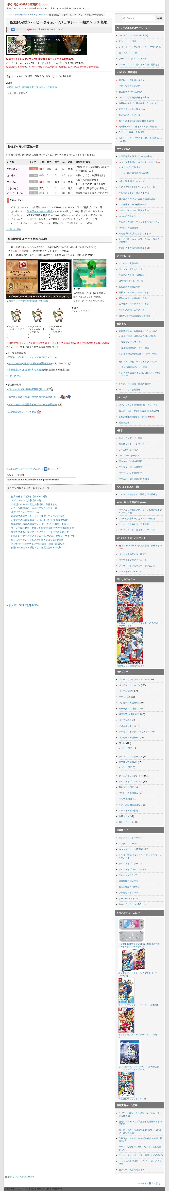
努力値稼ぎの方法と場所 (130, 91)
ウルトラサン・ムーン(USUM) (133, 35)
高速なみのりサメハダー (130, 115)
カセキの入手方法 (127, 216)
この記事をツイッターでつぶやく (26, 468)
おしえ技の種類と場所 (129, 286)
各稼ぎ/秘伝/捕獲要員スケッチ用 (134, 417)
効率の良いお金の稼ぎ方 (130, 109)
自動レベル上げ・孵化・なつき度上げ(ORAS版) (36, 547)
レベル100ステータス (129, 455)
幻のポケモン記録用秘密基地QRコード (28, 389)
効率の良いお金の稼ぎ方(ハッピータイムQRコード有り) (40, 524)
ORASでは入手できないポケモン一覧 (137, 187)
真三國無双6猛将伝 (128, 762)
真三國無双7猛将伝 (128, 708)
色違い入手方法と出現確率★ (133, 248)
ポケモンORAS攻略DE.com (27, 4)
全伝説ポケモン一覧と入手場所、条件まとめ (34, 504)
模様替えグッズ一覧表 (132, 342)
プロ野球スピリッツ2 (129, 892)
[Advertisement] (31, 116)
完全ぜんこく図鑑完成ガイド (131, 665)
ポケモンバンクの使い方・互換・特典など (139, 64)
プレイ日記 (126, 748)
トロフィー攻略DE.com (18, 15)
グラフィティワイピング (130, 571)
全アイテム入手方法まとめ (25, 512)
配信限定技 (124, 422)
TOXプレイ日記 (126, 787)
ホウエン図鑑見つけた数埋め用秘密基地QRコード (34, 397)
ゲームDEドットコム (129, 898)
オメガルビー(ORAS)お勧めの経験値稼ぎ (29, 363)
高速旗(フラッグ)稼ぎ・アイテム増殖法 (138, 126)
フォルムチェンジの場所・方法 (134, 210)
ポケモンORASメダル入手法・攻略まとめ (141, 545)
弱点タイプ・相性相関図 (130, 461)
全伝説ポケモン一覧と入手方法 (134, 193)
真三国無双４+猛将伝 (129, 887)
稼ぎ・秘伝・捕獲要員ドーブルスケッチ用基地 (32, 87)
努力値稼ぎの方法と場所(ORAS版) (29, 496)
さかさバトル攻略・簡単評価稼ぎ (135, 384)
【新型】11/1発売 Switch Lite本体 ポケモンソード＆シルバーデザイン (139, 945)
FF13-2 (122, 743)
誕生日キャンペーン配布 (40, 211)
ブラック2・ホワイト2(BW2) (132, 58)
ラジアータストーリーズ (130, 838)
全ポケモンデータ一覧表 (130, 438)
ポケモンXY (124, 697)
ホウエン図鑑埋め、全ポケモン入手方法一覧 (34, 508)
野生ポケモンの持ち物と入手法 (134, 298)
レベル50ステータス (128, 450)
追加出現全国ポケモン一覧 (132, 181)
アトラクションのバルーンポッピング (137, 565)
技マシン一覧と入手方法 (130, 269)
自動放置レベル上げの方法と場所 (25, 369)
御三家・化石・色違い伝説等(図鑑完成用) (139, 411)
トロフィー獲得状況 (128, 810)
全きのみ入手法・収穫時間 (132, 275)
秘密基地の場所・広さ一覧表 (135, 348)
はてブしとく (21, 29)
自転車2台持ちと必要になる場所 (134, 316)
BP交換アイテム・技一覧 (131, 281)
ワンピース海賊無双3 (129, 702)
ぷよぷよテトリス (127, 726)
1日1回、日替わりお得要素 (132, 80)
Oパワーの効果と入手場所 (131, 132)
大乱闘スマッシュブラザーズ (132, 1099)
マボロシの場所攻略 (128, 228)
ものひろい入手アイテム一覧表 (134, 304)
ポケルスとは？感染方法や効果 (134, 479)
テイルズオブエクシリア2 (131, 775)
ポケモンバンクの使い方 (130, 473)
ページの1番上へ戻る (149, 1183)
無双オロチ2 (125, 816)
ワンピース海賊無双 (128, 793)
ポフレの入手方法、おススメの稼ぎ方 (137, 518)
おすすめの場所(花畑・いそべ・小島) (139, 353)
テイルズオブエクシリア (130, 781)
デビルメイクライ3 (128, 875)
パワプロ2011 (125, 799)
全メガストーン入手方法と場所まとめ (137, 198)
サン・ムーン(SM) (127, 41)
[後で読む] (32, 29)
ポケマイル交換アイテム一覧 (133, 560)
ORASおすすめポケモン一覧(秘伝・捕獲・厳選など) (38, 543)
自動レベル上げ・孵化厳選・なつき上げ (138, 103)
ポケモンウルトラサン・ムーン (134, 679)
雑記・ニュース (126, 822)
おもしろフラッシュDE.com (132, 904)
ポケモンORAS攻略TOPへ (24, 605)
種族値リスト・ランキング (132, 444)
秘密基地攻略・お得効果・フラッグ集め (138, 331)
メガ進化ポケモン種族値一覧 (133, 204)
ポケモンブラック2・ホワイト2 (134, 731)
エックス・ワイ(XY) (128, 53)
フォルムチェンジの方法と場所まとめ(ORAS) (141, 1155)
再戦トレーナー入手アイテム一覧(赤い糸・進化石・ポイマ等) (43, 535)
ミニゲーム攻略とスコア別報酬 (134, 524)
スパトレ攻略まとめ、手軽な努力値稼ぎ (138, 494)
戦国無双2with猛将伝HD (130, 714)
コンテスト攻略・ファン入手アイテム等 (138, 362)
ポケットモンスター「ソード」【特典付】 (138, 1005)
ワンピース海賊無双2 (129, 737)
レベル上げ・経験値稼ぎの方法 (134, 97)
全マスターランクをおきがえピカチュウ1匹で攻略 (37, 539)
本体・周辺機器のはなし (130, 805)
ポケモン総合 (125, 720)
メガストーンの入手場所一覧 (26, 500)
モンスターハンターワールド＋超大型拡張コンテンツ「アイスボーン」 (138, 1068)
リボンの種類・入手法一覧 (132, 310)
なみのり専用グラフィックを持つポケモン (139, 222)
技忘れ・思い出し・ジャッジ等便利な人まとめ (32, 357)
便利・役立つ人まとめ (129, 86)
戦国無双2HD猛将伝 (128, 881)
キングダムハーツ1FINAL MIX (133, 849)
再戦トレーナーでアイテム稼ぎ (134, 292)
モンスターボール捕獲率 (130, 467)
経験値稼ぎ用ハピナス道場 (22, 412)
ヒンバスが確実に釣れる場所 (135, 173)
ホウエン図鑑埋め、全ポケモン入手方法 (138, 162)
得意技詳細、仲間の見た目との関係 (138, 336)
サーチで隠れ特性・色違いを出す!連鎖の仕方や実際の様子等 (42, 527)
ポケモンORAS (38, 15)
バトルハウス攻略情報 (129, 389)
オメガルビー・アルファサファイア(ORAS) (140, 47)
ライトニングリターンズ (130, 756)
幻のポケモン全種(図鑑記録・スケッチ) (138, 405)
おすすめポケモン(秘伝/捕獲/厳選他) (136, 121)
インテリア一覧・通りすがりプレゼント (138, 530)
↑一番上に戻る (13, 229)
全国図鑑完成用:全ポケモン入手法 (135, 156)
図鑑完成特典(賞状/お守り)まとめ (135, 233)
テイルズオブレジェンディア (133, 869)
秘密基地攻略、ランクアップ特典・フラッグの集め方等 (40, 531)
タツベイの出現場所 (131, 167)
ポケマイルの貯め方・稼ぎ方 (133, 554)
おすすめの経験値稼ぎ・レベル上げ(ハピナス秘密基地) (39, 520)
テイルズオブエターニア (130, 863)
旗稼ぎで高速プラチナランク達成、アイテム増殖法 (37, 516)
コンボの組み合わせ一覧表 (134, 367)
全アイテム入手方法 (128, 263)
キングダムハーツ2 (128, 843)
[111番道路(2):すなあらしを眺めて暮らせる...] (89, 273)
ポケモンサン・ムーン (129, 685)
